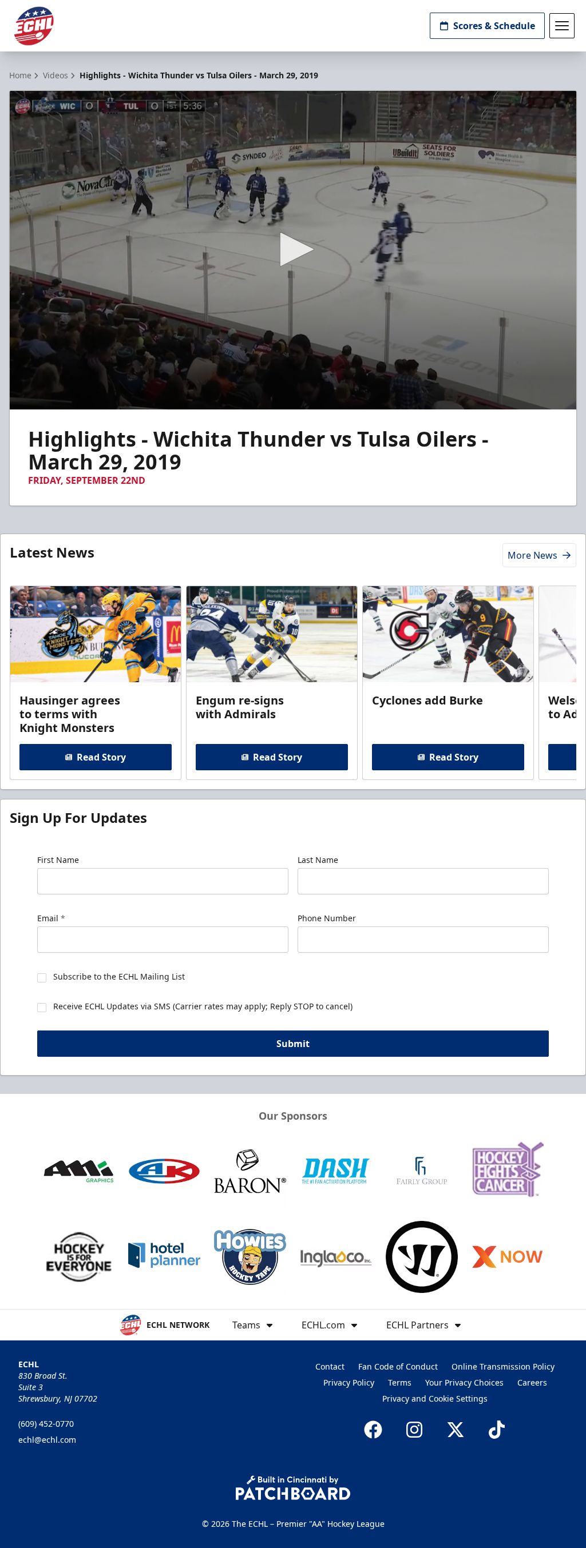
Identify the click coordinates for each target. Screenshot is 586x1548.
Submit (293, 1043)
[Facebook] (373, 1430)
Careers (532, 1382)
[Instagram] (414, 1430)
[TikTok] (497, 1430)
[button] (293, 249)
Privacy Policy (348, 1382)
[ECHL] (33, 26)
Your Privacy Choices (464, 1382)
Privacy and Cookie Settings (435, 1398)
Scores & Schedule (494, 25)
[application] (293, 250)
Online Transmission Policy (503, 1366)
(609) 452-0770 (46, 1423)
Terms (399, 1382)
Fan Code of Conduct (398, 1366)
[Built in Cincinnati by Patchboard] (293, 1487)
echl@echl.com (47, 1439)
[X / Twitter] (456, 1430)
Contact (330, 1366)
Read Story (101, 757)
